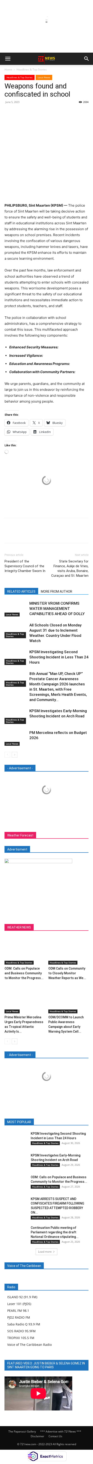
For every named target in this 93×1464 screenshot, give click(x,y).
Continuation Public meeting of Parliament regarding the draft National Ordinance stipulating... (55, 1232)
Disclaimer (37, 1436)
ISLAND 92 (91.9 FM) (22, 1297)
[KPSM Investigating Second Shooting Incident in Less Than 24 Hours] (16, 657)
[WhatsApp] (40, 112)
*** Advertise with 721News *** (60, 1431)
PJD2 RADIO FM (18, 1317)
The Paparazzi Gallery (22, 1431)
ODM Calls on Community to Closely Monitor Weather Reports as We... (67, 973)
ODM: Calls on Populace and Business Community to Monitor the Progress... (24, 973)
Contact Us (55, 1436)
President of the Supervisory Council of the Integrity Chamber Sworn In (25, 566)
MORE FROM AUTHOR (56, 591)
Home (8, 69)
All (20, 1122)
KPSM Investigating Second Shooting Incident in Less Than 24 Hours (58, 657)
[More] (51, 112)
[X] (19, 112)
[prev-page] (7, 755)
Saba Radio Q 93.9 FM (23, 1324)
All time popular (57, 1122)
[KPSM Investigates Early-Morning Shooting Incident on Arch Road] (16, 716)
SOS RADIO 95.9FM (21, 1331)
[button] (7, 59)
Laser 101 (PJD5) (19, 1304)
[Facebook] (9, 112)
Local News (44, 77)
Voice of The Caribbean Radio (29, 1344)
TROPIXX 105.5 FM (20, 1338)
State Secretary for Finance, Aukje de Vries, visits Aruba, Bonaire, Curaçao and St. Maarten (69, 568)
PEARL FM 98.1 (18, 1310)
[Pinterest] (29, 112)
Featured (35, 1122)
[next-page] (14, 755)
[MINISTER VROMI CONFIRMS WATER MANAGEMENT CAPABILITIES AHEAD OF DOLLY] (16, 608)
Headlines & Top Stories (31, 69)
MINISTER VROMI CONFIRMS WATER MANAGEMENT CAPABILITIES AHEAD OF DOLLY (57, 608)
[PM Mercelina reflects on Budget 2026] (16, 738)
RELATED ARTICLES (21, 591)
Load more (45, 1252)
